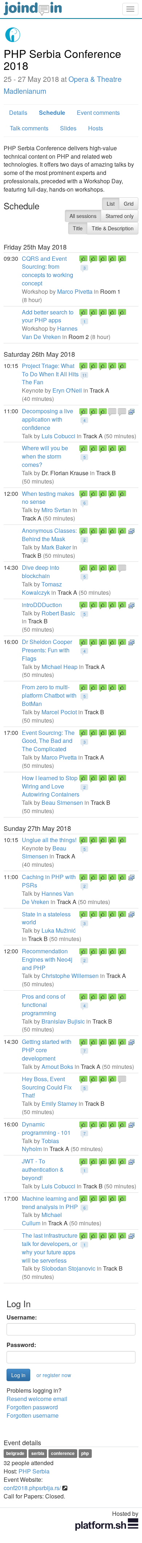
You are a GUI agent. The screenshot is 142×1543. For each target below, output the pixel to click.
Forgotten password (32, 1407)
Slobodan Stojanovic (68, 1268)
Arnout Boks (57, 1066)
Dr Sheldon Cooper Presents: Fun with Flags (47, 649)
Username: (22, 1317)
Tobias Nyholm (40, 1145)
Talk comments (29, 128)
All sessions (83, 215)
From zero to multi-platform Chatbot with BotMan (49, 695)
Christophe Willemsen (70, 975)
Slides (68, 128)
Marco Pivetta (74, 291)
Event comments (98, 112)
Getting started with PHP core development (46, 1049)
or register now (53, 1375)
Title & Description (113, 228)
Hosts (95, 128)
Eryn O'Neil (67, 390)
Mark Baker (56, 547)
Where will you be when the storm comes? (45, 456)
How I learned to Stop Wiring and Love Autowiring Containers (50, 786)
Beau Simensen (62, 802)
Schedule (52, 112)
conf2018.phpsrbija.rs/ (32, 1488)
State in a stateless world (46, 918)
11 (84, 375)
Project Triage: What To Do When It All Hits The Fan (50, 373)
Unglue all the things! (49, 840)
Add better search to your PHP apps (48, 316)
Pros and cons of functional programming (43, 1004)
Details (18, 112)
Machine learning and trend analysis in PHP (50, 1202)
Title (78, 228)
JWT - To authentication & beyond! (43, 1169)
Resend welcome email (37, 1398)
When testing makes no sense (48, 497)
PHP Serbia (34, 1471)
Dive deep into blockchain (40, 571)
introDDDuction (42, 605)
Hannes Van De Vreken (50, 332)
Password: (21, 1345)
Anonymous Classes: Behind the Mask (49, 534)
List (111, 203)
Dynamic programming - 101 (46, 1128)
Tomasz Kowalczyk (42, 588)
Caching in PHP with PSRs (49, 881)
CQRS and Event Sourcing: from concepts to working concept (47, 271)
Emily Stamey (59, 1103)
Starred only (120, 215)
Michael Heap (60, 666)
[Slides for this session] (131, 411)
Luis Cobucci (58, 436)
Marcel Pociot (59, 712)
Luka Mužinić (59, 930)
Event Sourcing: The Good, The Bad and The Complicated (48, 740)
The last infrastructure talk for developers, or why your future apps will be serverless (50, 1247)
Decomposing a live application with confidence (47, 419)
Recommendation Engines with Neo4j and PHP (47, 959)
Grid (129, 203)
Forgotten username (33, 1415)
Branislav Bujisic (63, 1021)
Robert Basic (58, 613)
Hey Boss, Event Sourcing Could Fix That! (47, 1087)
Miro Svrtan (56, 510)
